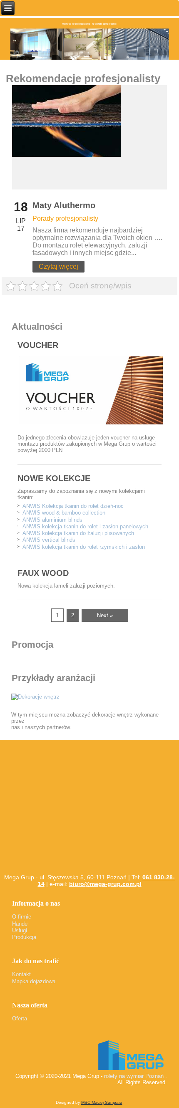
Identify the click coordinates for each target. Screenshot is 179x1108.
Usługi (19, 930)
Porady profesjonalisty (65, 218)
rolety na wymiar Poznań (134, 1076)
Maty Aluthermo (63, 205)
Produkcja (24, 937)
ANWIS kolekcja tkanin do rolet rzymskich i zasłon (83, 547)
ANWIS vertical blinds (48, 540)
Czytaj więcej (58, 266)
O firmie (21, 917)
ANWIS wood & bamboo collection (63, 513)
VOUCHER (37, 345)
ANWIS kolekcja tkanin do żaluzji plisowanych (78, 533)
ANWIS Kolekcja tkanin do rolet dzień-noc (73, 506)
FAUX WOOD (43, 573)
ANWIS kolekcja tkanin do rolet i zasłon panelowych (85, 526)
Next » (105, 615)
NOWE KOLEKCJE (53, 478)
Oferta (19, 1018)
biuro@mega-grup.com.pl (105, 884)
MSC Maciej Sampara (101, 1102)
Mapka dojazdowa (33, 981)
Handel (20, 924)
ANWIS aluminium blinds (52, 520)
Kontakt (21, 974)
